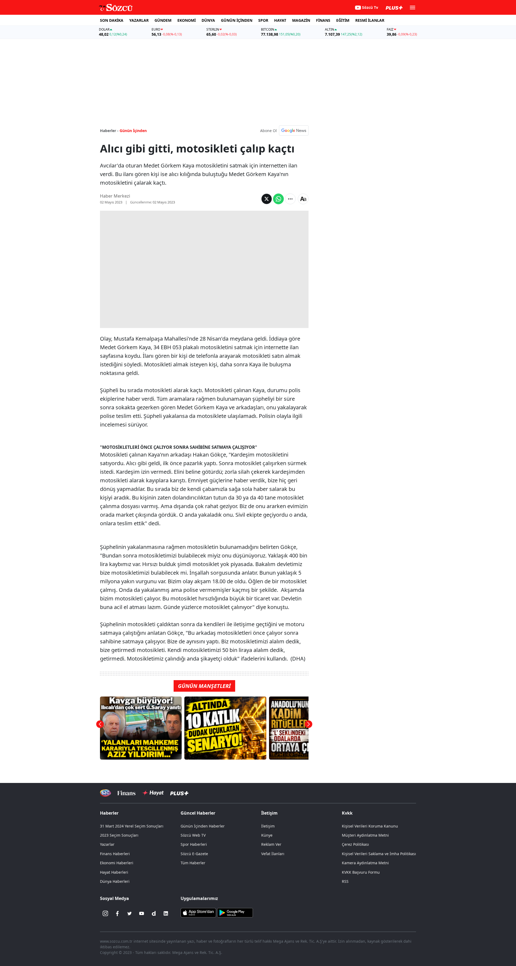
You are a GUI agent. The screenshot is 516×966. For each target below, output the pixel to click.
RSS (345, 881)
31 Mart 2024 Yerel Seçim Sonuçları (131, 826)
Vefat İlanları (272, 853)
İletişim (268, 826)
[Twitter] (129, 913)
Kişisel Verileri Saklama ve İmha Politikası (379, 853)
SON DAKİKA (111, 20)
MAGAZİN (301, 20)
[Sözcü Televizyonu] (105, 793)
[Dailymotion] (153, 913)
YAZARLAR (139, 20)
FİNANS (323, 20)
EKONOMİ (186, 20)
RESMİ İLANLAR (369, 20)
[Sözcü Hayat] (153, 793)
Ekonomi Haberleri (116, 862)
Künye (267, 835)
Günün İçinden (133, 130)
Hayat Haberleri (114, 872)
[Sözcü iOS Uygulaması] (198, 912)
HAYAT (280, 20)
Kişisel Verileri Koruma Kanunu (370, 826)
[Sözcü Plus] (179, 793)
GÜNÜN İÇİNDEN (236, 20)
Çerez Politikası (355, 844)
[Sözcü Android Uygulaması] (235, 912)
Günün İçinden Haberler (203, 826)
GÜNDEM (163, 20)
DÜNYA (208, 20)
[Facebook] (117, 913)
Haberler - (109, 130)
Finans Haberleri (115, 853)
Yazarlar (107, 844)
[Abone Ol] (294, 130)
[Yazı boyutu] (303, 199)
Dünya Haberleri (115, 881)
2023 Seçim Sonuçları (119, 835)
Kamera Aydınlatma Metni (365, 862)
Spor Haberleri (194, 844)
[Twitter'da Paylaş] (266, 199)
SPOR (263, 20)
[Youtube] (141, 913)
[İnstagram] (105, 913)
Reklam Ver (271, 844)
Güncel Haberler (198, 813)
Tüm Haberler (193, 862)
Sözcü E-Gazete (194, 853)
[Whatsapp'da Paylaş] (278, 199)
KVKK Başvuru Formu (361, 872)
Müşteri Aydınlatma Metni (365, 835)
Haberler (109, 813)
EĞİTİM (342, 20)
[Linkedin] (165, 913)
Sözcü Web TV (193, 835)
